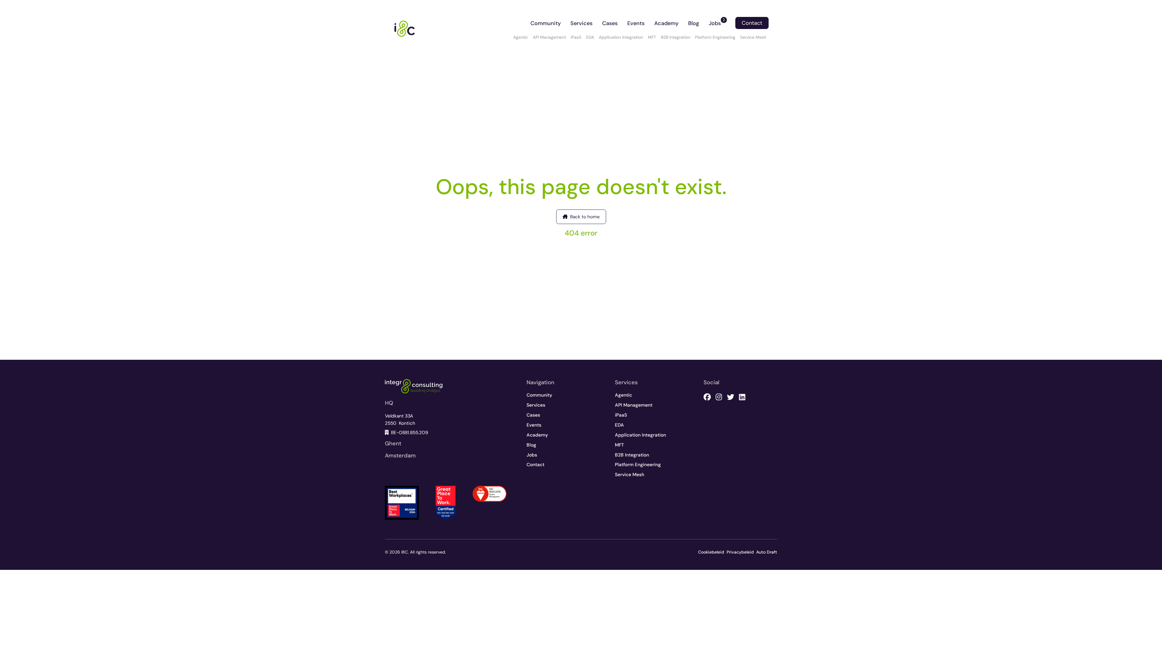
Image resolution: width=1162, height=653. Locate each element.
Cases (610, 23)
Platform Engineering (715, 37)
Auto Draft (766, 552)
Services (581, 23)
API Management (549, 37)
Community (545, 23)
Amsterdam (400, 455)
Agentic (520, 37)
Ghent (393, 443)
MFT (652, 37)
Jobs (717, 22)
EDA (590, 37)
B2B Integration (675, 37)
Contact (752, 23)
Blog (693, 23)
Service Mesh (753, 37)
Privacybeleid (740, 552)
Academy (666, 23)
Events (636, 23)
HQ (389, 403)
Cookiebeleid (711, 552)
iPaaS (576, 37)
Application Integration (621, 37)
